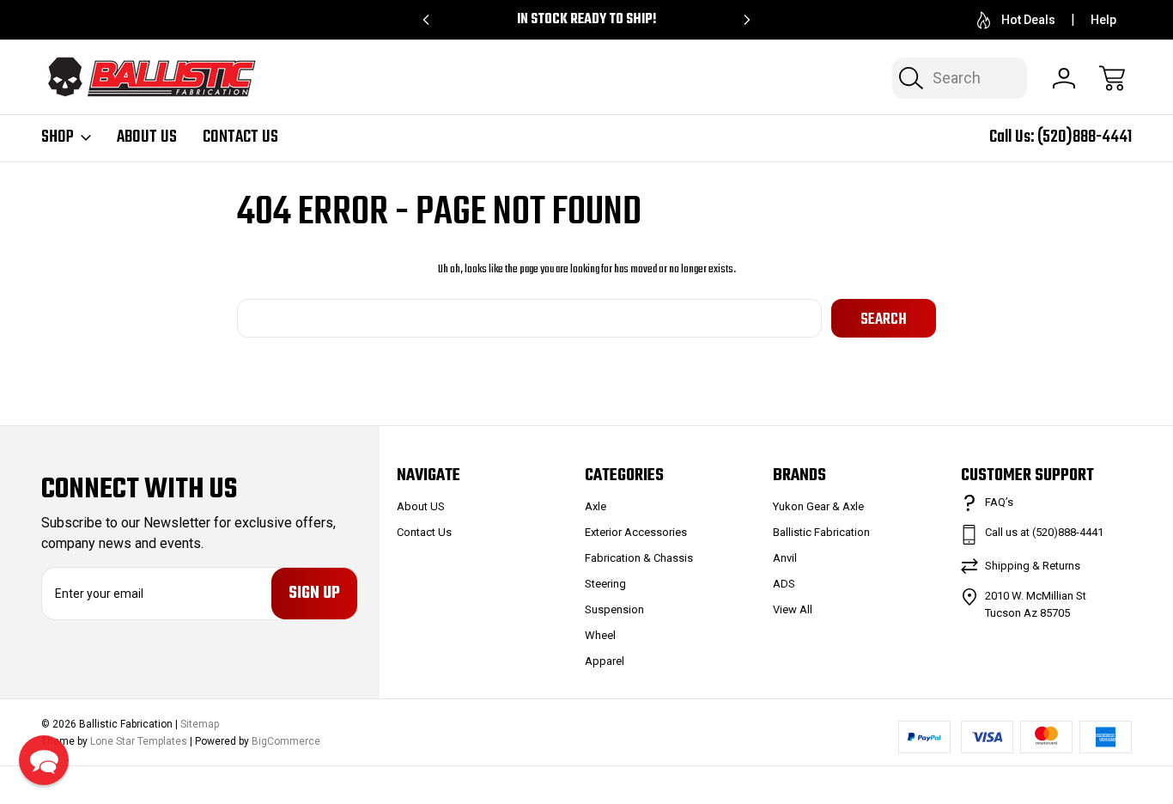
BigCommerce (286, 741)
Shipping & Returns (1032, 565)
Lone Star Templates (138, 741)
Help (1103, 20)
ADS (784, 583)
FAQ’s (999, 502)
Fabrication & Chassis (639, 557)
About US (147, 137)
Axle (595, 506)
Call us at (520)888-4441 (1044, 532)
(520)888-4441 (1084, 137)
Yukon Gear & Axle (818, 506)
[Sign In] (1064, 78)
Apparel (604, 661)
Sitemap (199, 724)
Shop (57, 137)
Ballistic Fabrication (821, 532)
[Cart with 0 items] (1112, 78)
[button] (44, 760)
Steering (605, 583)
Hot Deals (1028, 20)
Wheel (600, 635)
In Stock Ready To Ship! (587, 19)
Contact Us (240, 137)
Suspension (614, 609)
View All (792, 609)
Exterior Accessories (636, 532)
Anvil (785, 557)
